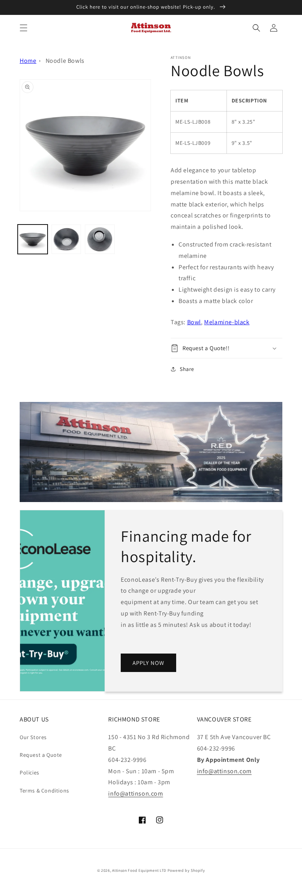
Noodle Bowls (65, 61)
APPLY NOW (148, 663)
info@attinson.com (135, 793)
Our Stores (33, 737)
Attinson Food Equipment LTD (139, 870)
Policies (29, 772)
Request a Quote (41, 754)
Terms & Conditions (44, 790)
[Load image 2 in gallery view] (66, 239)
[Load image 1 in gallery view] (33, 239)
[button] (23, 28)
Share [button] (187, 369)
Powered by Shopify (186, 870)
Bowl (194, 322)
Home (28, 61)
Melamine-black (226, 322)
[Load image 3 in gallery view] (100, 239)
